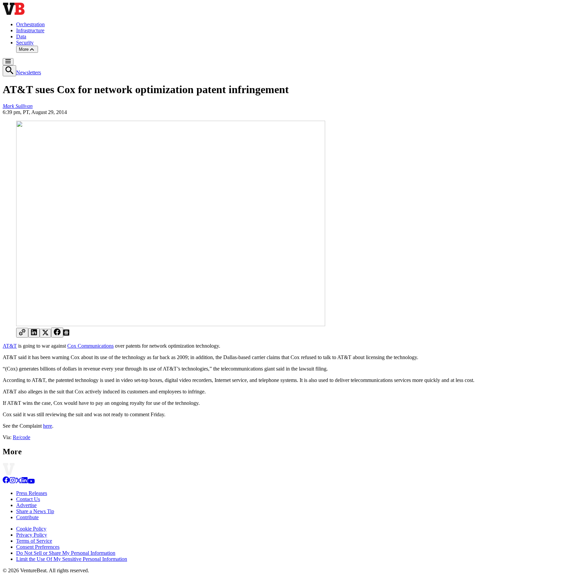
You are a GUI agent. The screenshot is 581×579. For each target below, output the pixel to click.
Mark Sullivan (18, 106)
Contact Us (28, 499)
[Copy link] (22, 333)
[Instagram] (12, 482)
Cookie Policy (31, 529)
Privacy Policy (31, 535)
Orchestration (30, 24)
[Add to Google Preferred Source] (66, 334)
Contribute (27, 517)
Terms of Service (34, 541)
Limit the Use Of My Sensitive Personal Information (71, 559)
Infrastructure (30, 30)
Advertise (26, 505)
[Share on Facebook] (57, 332)
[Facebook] (6, 482)
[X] (18, 482)
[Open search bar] (9, 70)
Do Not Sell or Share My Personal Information (65, 553)
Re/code (21, 437)
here (47, 426)
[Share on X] (45, 333)
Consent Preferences (38, 547)
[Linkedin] (25, 482)
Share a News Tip (35, 511)
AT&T (10, 346)
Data (21, 36)
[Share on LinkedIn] (34, 333)
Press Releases (31, 493)
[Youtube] (31, 482)
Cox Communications (90, 346)
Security (25, 42)
